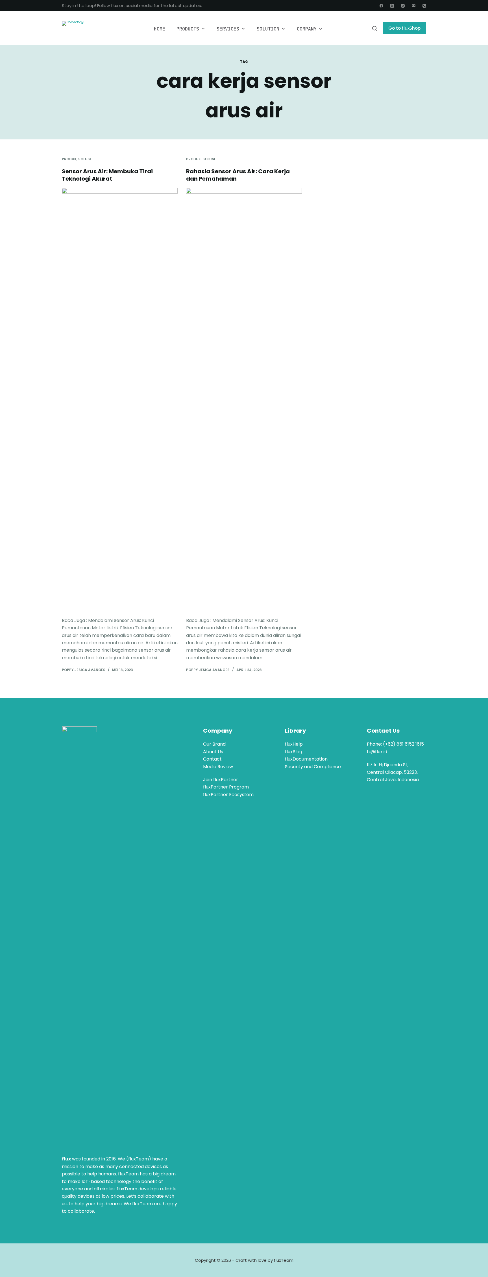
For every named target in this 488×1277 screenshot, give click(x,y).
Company (307, 29)
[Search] (374, 28)
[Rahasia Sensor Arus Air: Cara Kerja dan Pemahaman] (244, 399)
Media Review (218, 766)
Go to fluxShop (404, 28)
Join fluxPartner (220, 779)
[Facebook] (381, 6)
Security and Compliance (313, 766)
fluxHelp (294, 744)
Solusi (84, 159)
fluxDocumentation (306, 759)
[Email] (413, 6)
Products (188, 29)
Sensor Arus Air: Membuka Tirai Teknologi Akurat (107, 175)
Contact (212, 759)
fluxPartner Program (226, 787)
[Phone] (424, 6)
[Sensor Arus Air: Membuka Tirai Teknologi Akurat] (120, 399)
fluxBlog (293, 751)
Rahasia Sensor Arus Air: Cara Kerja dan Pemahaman (238, 175)
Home (159, 29)
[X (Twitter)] (392, 6)
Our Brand (214, 744)
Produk (69, 159)
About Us (213, 751)
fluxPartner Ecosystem (228, 794)
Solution (268, 29)
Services (228, 29)
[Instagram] (403, 6)
